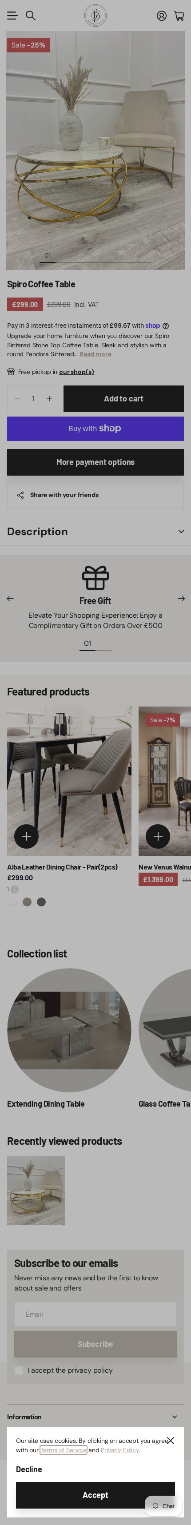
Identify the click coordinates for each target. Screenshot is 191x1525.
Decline (29, 1469)
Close (170, 1440)
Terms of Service (63, 1450)
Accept (95, 1495)
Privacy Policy (120, 1450)
